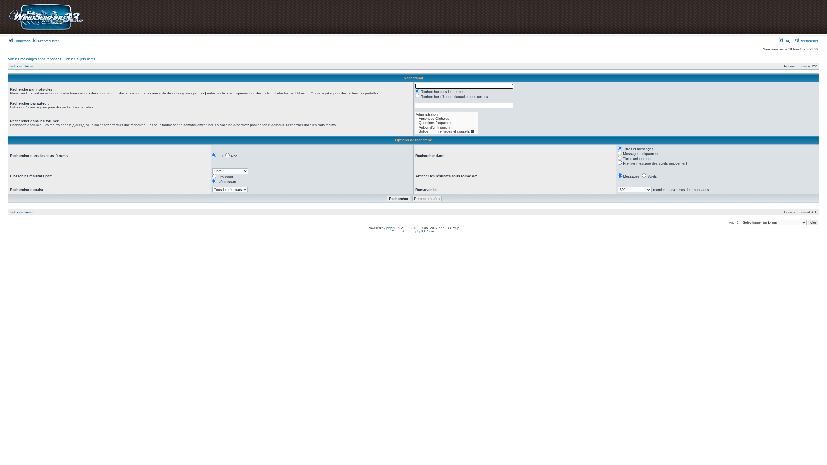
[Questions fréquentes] (446, 123)
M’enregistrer (48, 41)
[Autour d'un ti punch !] (446, 127)
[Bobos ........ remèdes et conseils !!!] (446, 131)
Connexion (21, 41)
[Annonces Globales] (446, 119)
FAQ (787, 41)
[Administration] (446, 114)
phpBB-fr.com (425, 231)
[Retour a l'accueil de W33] (46, 30)
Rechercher (808, 41)
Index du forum (21, 66)
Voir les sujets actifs (79, 59)
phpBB (391, 228)
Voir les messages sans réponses (34, 59)
